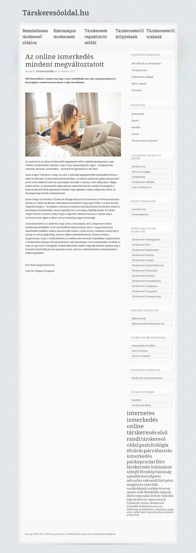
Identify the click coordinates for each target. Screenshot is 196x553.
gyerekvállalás (156, 512)
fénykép (147, 471)
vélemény (160, 509)
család (136, 512)
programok (133, 515)
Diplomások (139, 318)
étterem (164, 488)
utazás (131, 492)
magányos (135, 485)
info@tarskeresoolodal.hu (103, 534)
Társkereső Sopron (143, 255)
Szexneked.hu (140, 214)
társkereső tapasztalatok (149, 499)
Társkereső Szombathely (146, 280)
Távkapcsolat (139, 70)
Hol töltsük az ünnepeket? (146, 63)
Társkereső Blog (141, 405)
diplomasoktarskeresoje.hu (148, 323)
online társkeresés (142, 429)
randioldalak (137, 488)
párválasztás (158, 450)
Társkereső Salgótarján (145, 249)
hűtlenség (132, 509)
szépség (165, 492)
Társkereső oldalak (143, 182)
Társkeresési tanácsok (144, 140)
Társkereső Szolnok (143, 275)
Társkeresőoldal (45, 71)
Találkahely (138, 176)
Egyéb (135, 120)
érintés (155, 496)
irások (135, 134)
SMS (155, 485)
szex (147, 485)
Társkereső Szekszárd (145, 270)
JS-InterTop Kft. (73, 534)
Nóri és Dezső (140, 350)
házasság (163, 472)
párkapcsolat (141, 462)
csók (140, 492)
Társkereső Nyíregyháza (146, 239)
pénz (169, 480)
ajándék (134, 476)
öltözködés (151, 492)
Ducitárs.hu (138, 166)
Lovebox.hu (139, 209)
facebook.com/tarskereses (147, 378)
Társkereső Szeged (143, 260)
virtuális (132, 506)
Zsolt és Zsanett (141, 356)
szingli (133, 471)
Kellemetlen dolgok (142, 76)
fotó (161, 480)
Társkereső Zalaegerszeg (146, 296)
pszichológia (154, 445)
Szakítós (137, 400)
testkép (152, 488)
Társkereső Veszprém (144, 291)
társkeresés (138, 467)
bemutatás (137, 113)
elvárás (135, 450)
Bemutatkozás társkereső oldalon (35, 36)
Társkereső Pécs (141, 244)
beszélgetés (151, 476)
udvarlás (134, 480)
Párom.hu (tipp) (141, 171)
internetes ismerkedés (142, 416)
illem (130, 496)
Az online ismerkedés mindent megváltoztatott (64, 60)
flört (160, 461)
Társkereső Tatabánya (145, 286)
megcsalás (142, 496)
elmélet (135, 127)
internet (144, 506)
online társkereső (152, 503)
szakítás (169, 512)
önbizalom (161, 467)
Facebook (133, 503)
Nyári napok (138, 83)
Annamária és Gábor (144, 345)
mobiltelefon (146, 509)
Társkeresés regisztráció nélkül (95, 36)
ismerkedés (139, 456)
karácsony (157, 506)
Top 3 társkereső (141, 187)
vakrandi (150, 480)
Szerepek (136, 90)
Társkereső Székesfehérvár (148, 265)
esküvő (144, 512)
